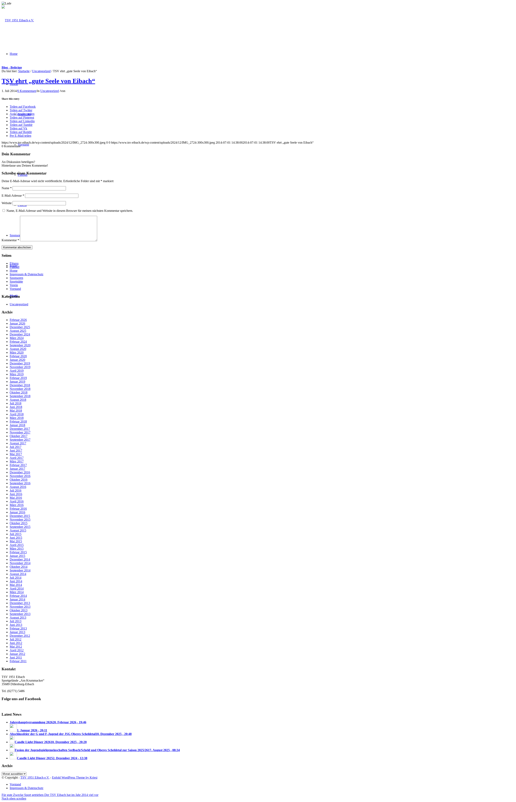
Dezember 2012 (20, 635)
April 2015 (17, 545)
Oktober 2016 (18, 479)
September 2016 (20, 483)
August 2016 (18, 487)
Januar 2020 (17, 359)
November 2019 (20, 367)
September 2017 (20, 439)
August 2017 (18, 443)
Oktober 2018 (18, 392)
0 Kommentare (26, 91)
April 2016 (17, 501)
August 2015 (18, 530)
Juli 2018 (15, 403)
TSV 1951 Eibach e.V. (34, 777)
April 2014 (17, 588)
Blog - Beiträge (12, 67)
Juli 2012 (15, 639)
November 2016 (20, 476)
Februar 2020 (18, 356)
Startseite (24, 71)
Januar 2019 (17, 381)
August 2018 (18, 399)
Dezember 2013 (20, 603)
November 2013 (20, 606)
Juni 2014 (16, 581)
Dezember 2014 (20, 559)
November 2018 (20, 389)
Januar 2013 (17, 632)
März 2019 (17, 374)
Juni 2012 (16, 643)
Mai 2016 (16, 497)
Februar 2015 (18, 552)
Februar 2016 (18, 508)
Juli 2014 (15, 577)
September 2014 (20, 570)
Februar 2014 (18, 595)
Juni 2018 (16, 407)
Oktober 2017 (18, 436)
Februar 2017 (18, 465)
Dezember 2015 (20, 516)
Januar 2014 (17, 599)
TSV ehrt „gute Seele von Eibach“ (48, 81)
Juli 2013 (15, 621)
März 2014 (17, 592)
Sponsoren (16, 278)
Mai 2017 (16, 454)
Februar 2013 (18, 628)
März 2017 (17, 461)
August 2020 (18, 349)
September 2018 (20, 396)
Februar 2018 (18, 421)
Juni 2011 (16, 657)
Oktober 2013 (18, 610)
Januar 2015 (17, 556)
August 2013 (18, 617)
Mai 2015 (16, 541)
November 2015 (20, 519)
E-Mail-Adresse (13, 195)
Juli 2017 (15, 447)
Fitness (14, 263)
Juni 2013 (16, 625)
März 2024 (17, 338)
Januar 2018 (17, 425)
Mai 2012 (16, 646)
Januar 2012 (17, 654)
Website (7, 203)
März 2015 (17, 548)
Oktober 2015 (18, 523)
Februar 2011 (18, 661)
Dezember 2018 (20, 385)
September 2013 (20, 614)
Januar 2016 (17, 512)
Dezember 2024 (20, 334)
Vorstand (15, 288)
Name (7, 188)
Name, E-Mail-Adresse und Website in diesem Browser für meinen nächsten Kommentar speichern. (69, 210)
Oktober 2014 (18, 566)
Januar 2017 (17, 468)
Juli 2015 (15, 534)
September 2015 (20, 526)
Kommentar (10, 240)
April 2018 (17, 414)
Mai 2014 (16, 585)
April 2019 (17, 370)
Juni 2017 (16, 450)
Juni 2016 (16, 494)
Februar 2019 (18, 378)
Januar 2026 (17, 323)
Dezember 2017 (20, 428)
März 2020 (17, 352)
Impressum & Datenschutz (26, 274)
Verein (14, 285)
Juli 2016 (15, 490)
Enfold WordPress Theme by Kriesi (74, 777)
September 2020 (20, 345)
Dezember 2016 (20, 472)
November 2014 (20, 563)
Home (14, 270)
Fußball (14, 267)
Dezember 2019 (20, 363)
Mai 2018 (16, 410)
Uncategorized (41, 71)
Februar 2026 (18, 320)
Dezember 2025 (20, 327)
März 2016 (17, 505)
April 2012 (17, 650)
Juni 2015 (16, 537)
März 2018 (17, 418)
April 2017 (17, 457)
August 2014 (18, 574)
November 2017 (20, 432)
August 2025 (18, 330)
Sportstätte (16, 281)
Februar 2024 (18, 341)
